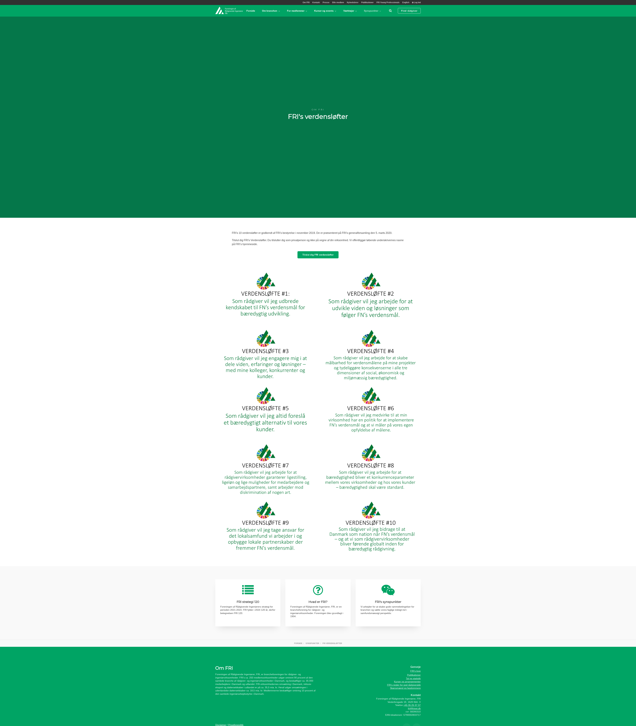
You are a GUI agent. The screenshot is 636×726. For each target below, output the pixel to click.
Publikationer (367, 2)
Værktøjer (349, 10)
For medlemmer (296, 10)
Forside (250, 10)
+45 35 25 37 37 (412, 705)
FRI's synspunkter (388, 602)
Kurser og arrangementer (407, 681)
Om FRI (306, 2)
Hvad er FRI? (318, 602)
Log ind (417, 2)
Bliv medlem (338, 2)
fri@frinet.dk (414, 708)
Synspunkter (371, 10)
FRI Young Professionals (387, 2)
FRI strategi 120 (248, 602)
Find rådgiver (409, 10)
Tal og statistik (413, 678)
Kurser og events (324, 10)
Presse (326, 2)
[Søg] (390, 11)
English (405, 2)
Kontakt (316, 2)
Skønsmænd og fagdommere (405, 688)
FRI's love (415, 671)
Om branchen (270, 10)
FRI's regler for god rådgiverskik (404, 685)
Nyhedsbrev (352, 2)
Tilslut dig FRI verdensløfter (318, 255)
